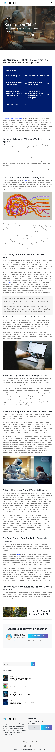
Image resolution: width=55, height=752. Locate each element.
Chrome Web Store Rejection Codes (19, 687)
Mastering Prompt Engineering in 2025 (20, 695)
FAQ (32, 742)
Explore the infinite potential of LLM (18, 35)
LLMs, (26, 180)
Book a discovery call (38, 636)
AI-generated (9, 282)
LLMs (18, 554)
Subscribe (46, 727)
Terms (38, 742)
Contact (17, 742)
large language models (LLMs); (14, 118)
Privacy (25, 742)
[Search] (33, 664)
